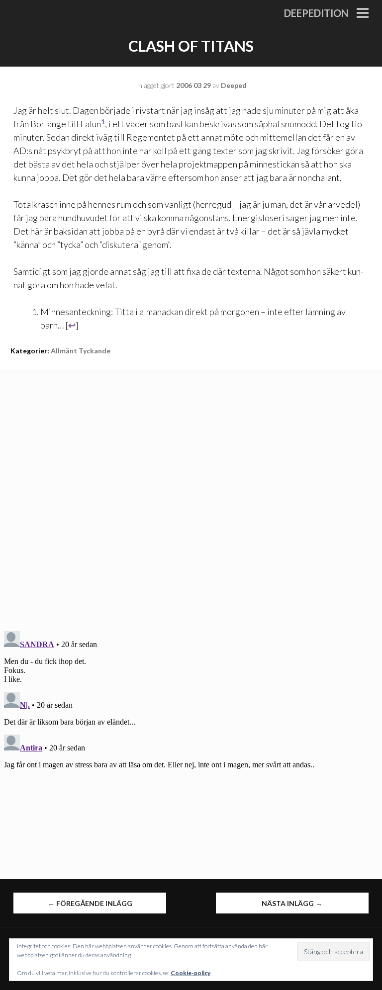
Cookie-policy (190, 973)
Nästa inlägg (292, 903)
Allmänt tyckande (80, 350)
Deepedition (316, 13)
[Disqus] (191, 493)
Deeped (234, 85)
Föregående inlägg (90, 903)
